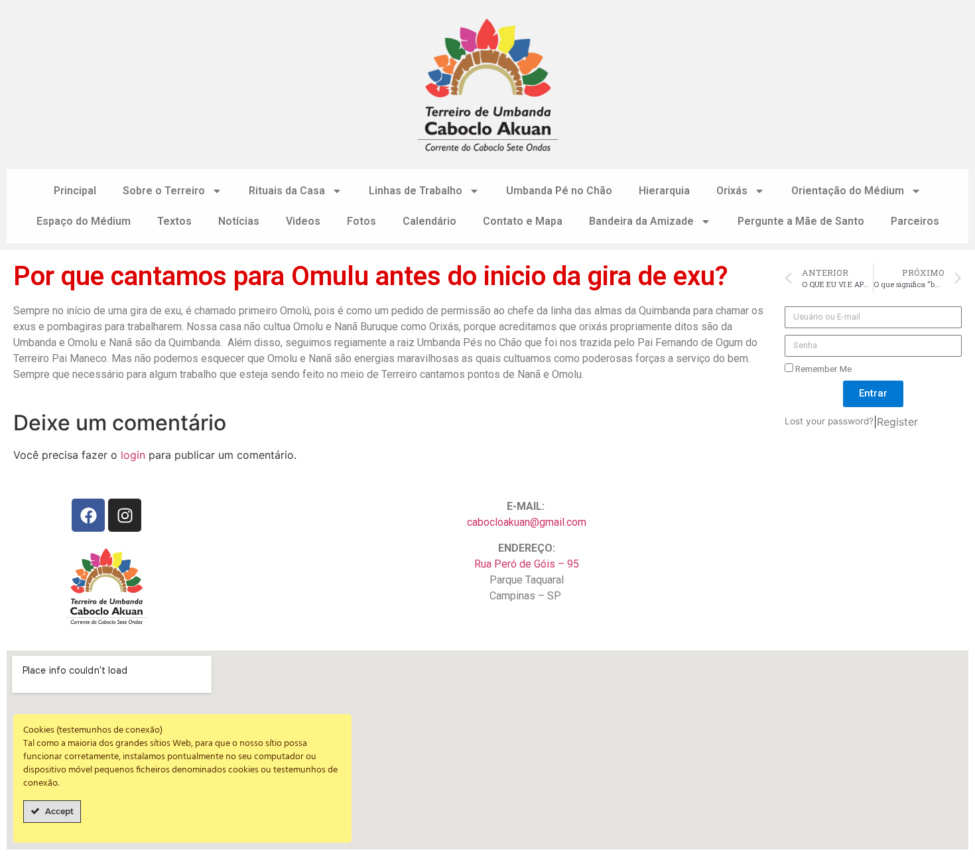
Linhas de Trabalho (415, 190)
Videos (303, 221)
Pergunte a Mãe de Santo (801, 221)
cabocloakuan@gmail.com (526, 522)
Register (897, 421)
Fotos (361, 221)
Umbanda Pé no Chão (559, 190)
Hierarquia (664, 190)
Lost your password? (829, 421)
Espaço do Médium (83, 221)
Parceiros (915, 221)
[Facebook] (88, 515)
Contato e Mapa (522, 221)
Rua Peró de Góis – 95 (526, 564)
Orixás (732, 190)
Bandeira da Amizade (641, 221)
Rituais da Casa (287, 190)
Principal (75, 190)
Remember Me (822, 368)
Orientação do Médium (847, 190)
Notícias (238, 221)
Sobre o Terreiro (164, 190)
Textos (174, 221)
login (133, 454)
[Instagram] (124, 515)
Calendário (429, 221)
